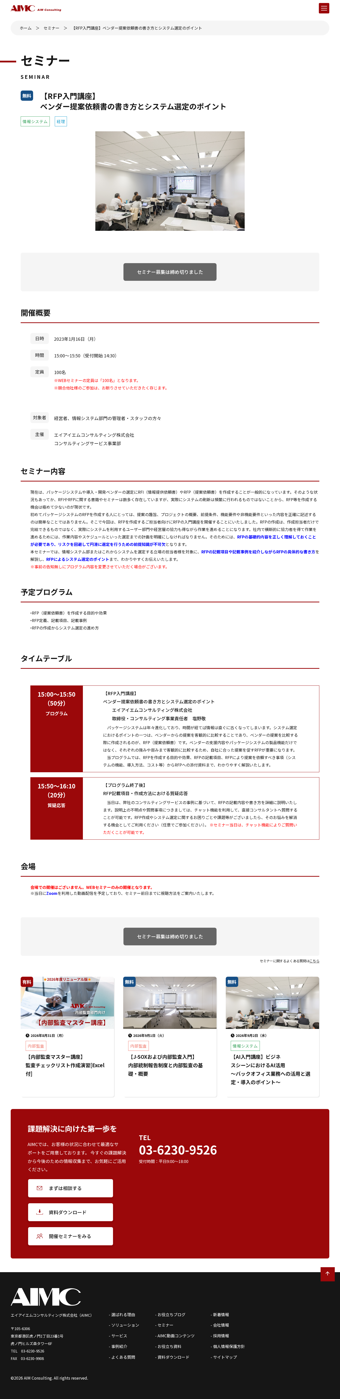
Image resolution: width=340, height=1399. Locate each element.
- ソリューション (124, 1325)
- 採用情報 (220, 1336)
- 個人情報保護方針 (228, 1346)
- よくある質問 (122, 1357)
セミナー (51, 28)
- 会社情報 (220, 1325)
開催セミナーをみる (70, 1236)
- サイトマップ (224, 1357)
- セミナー (164, 1325)
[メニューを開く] (324, 8)
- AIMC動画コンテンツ (175, 1336)
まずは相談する (65, 1188)
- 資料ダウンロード (172, 1357)
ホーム (26, 28)
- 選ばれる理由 (122, 1314)
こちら (314, 960)
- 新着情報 (220, 1314)
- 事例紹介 (118, 1346)
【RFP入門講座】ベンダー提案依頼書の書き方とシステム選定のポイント (136, 28)
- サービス (118, 1336)
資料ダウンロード (68, 1212)
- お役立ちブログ (170, 1314)
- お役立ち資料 (168, 1346)
